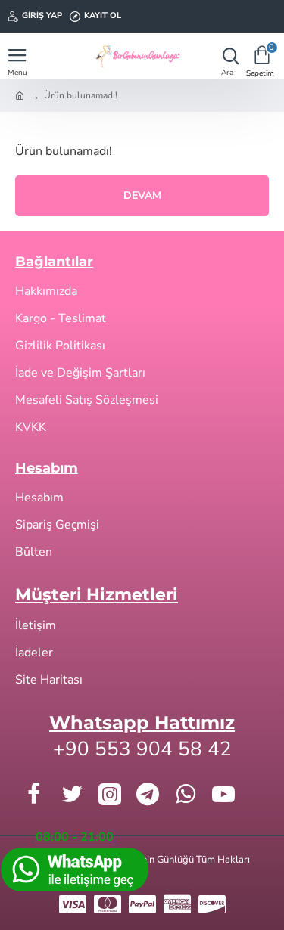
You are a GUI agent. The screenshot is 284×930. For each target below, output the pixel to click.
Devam (142, 195)
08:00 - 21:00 (75, 837)
